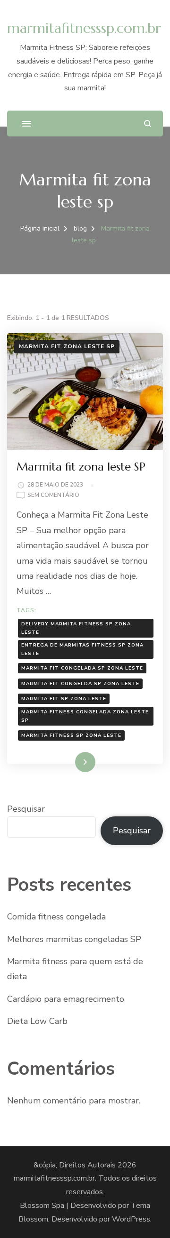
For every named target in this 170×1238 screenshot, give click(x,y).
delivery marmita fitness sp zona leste (76, 628)
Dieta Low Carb (37, 1021)
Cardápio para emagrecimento (65, 999)
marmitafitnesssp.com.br (84, 28)
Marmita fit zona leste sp (67, 346)
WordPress (131, 1219)
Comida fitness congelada (56, 916)
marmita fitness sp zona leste (71, 735)
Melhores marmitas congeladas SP (74, 939)
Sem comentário (53, 496)
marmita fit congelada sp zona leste (82, 668)
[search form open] (147, 123)
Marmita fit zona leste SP (81, 467)
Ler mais (72, 762)
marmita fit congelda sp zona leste (80, 683)
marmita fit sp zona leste (63, 698)
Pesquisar (26, 809)
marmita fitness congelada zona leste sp (85, 716)
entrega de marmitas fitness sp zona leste (82, 649)
